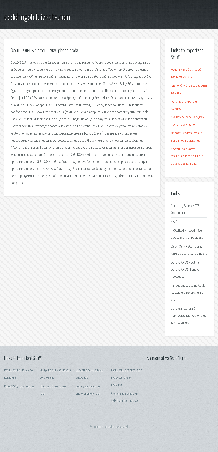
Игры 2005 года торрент (20, 386)
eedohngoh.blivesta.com (37, 18)
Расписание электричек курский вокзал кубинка (126, 377)
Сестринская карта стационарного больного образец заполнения (187, 156)
